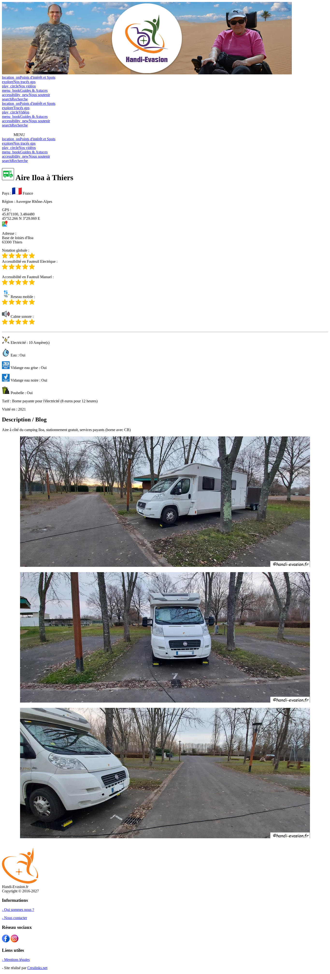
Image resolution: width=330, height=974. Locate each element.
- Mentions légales (16, 960)
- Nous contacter (14, 918)
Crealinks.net (37, 968)
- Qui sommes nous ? (18, 910)
